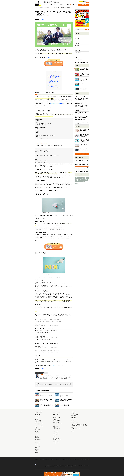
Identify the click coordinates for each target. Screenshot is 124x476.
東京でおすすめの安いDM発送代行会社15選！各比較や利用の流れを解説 (81, 117)
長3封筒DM (36, 436)
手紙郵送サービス (38, 439)
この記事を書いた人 (39, 372)
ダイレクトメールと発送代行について (81, 62)
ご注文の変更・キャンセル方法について (76, 428)
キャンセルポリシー (55, 434)
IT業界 (83, 181)
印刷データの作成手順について (57, 420)
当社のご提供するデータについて (57, 439)
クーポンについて (73, 417)
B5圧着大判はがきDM (38, 422)
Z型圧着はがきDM (37, 429)
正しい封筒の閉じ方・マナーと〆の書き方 (84, 83)
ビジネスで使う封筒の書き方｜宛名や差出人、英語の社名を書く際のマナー (84, 89)
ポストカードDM (37, 427)
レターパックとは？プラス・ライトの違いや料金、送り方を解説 (84, 74)
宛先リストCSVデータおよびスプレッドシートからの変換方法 (79, 425)
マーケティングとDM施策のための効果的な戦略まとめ (81, 110)
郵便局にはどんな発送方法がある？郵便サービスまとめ (81, 123)
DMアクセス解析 (37, 446)
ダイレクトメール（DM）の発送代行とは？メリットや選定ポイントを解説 (81, 106)
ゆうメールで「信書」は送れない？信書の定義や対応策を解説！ (45, 384)
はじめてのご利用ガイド (56, 417)
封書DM (36, 431)
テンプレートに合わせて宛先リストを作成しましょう (79, 424)
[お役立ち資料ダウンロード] (82, 161)
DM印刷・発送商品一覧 (39, 412)
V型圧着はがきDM (37, 428)
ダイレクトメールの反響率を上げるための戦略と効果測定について (81, 99)
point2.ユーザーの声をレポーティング (54, 76)
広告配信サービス (38, 452)
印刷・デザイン (77, 52)
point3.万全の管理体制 (52, 77)
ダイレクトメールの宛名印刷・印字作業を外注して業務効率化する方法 (84, 150)
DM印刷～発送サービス (56, 419)
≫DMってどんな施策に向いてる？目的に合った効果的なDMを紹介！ (47, 351)
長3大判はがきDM (37, 419)
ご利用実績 (67, 4)
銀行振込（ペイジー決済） (74, 414)
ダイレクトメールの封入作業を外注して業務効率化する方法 (84, 130)
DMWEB (54, 436)
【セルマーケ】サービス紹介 (80, 96)
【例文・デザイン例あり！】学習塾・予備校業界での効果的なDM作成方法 (84, 140)
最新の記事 (45, 372)
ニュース (76, 57)
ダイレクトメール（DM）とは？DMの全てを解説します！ (81, 103)
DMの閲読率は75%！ (52, 80)
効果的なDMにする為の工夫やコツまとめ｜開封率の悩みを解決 (81, 113)
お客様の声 (37, 449)
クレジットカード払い (74, 413)
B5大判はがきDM (37, 418)
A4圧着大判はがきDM (38, 420)
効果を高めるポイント (50, 82)
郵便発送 (54, 425)
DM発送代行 (77, 45)
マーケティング (47, 15)
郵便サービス (77, 50)
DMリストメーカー (56, 438)
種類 (80, 177)
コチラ (48, 57)
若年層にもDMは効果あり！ (53, 81)
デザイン (86, 179)
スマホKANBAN (55, 441)
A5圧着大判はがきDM (38, 421)
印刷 (76, 179)
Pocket (43, 19)
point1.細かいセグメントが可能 (53, 75)
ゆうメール (54, 427)
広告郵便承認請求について (56, 428)
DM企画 (77, 183)
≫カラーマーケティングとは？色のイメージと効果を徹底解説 (46, 347)
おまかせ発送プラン (55, 426)
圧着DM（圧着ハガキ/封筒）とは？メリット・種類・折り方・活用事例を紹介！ (84, 135)
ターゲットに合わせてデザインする (54, 87)
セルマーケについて (56, 412)
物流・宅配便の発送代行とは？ (80, 119)
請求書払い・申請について (74, 415)
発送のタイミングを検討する (53, 85)
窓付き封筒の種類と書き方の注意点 (84, 145)
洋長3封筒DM (37, 437)
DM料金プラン (60, 4)
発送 (84, 177)
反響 (87, 177)
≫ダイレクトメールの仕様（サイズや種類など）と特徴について (46, 349)
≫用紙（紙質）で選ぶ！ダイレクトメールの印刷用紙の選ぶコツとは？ (47, 350)
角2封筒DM (36, 435)
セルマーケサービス (78, 59)
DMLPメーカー (37, 447)
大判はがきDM (37, 414)
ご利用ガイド (55, 414)
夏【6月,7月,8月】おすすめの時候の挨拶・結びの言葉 (84, 69)
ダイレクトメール (78, 38)
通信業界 (77, 177)
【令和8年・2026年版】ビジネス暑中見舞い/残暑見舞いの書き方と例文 (84, 79)
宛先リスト (77, 43)
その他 (72, 427)
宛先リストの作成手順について (57, 422)
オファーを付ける (51, 86)
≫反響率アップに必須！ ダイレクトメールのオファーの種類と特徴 (46, 325)
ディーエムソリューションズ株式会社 (56, 103)
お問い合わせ (74, 4)
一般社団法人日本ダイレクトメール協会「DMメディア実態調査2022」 (50, 319)
